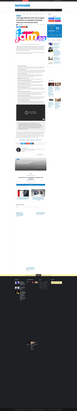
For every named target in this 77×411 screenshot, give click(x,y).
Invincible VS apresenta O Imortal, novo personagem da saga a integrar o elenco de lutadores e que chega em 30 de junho (25, 162)
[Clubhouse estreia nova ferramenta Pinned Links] (50, 63)
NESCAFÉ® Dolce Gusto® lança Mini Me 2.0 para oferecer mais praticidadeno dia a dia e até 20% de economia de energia (57, 105)
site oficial (31, 137)
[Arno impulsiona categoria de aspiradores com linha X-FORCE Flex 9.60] (58, 84)
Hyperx (46, 284)
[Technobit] (22, 5)
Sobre (54, 409)
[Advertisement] (31, 60)
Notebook (41, 287)
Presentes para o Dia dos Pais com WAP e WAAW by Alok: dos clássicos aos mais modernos (51, 104)
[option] (30, 163)
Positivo (44, 287)
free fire (40, 284)
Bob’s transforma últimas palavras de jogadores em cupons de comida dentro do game (30, 268)
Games (18, 159)
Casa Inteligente (45, 283)
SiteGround (43, 409)
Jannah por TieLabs (31, 409)
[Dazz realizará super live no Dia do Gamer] (36, 374)
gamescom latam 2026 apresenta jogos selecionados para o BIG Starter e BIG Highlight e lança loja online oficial (20, 214)
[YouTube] (22, 151)
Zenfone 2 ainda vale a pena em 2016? (56, 47)
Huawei (43, 284)
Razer (46, 287)
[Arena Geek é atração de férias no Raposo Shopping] (28, 345)
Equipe (57, 409)
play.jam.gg (33, 49)
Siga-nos (52, 279)
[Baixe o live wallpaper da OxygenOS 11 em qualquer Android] (50, 44)
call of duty (41, 283)
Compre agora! (60, 409)
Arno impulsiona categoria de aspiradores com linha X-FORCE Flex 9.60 (38, 0)
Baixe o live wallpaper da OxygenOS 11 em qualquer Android (57, 44)
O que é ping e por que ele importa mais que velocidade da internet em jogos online (40, 213)
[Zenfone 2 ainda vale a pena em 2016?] (50, 48)
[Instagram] (23, 151)
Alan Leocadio (19, 24)
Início (52, 409)
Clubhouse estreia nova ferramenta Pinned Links (57, 62)
